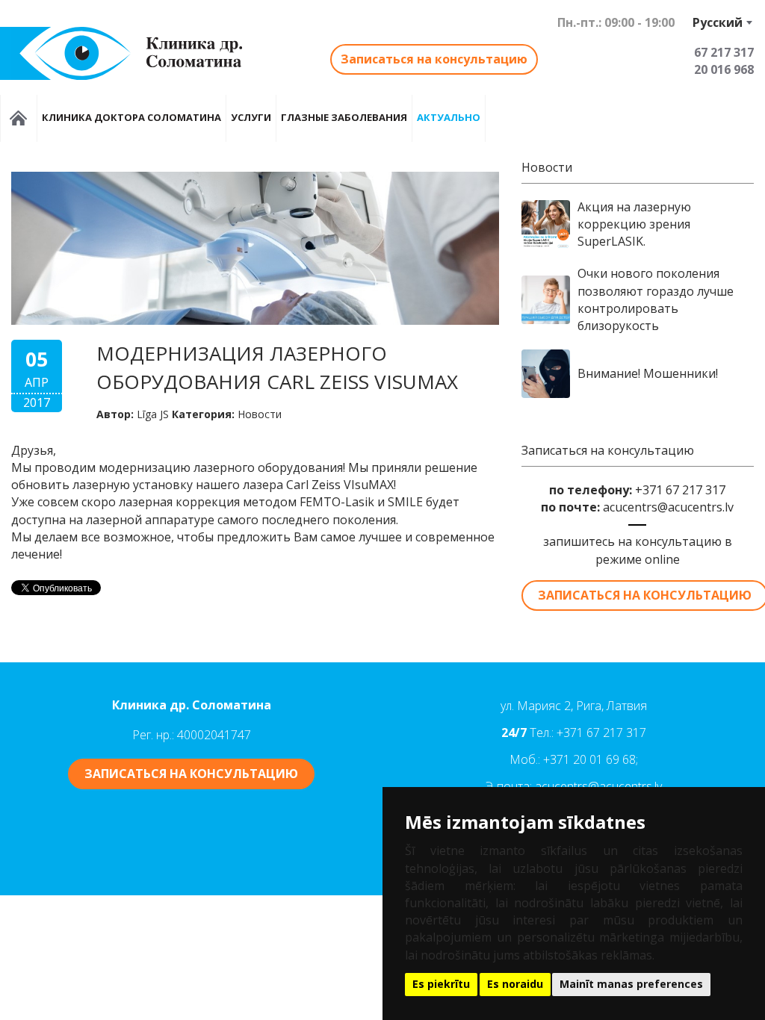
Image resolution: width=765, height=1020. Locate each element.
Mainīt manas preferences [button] (631, 984)
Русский (718, 22)
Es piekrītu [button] (441, 984)
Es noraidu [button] (515, 984)
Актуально (448, 117)
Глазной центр (19, 118)
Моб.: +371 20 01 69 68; (574, 759)
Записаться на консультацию (434, 59)
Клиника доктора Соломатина (131, 117)
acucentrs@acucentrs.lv (668, 507)
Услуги (251, 117)
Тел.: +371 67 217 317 (588, 732)
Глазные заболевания (344, 117)
